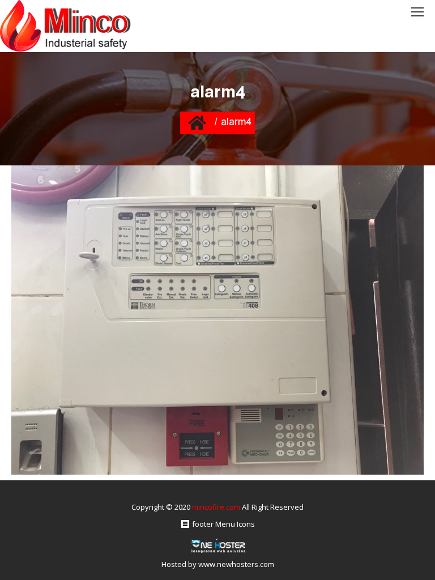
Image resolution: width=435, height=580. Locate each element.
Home (197, 122)
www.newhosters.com (236, 564)
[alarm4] (217, 320)
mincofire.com (216, 507)
